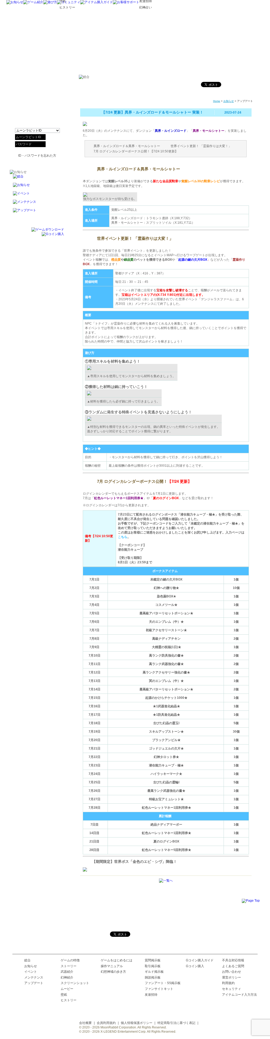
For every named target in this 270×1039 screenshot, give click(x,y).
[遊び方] (50, 2)
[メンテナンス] (37, 204)
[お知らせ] (14, 2)
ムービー (67, 989)
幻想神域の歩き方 (113, 972)
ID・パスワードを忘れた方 (37, 155)
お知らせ (228, 101)
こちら (122, 537)
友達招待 (151, 994)
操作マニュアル (112, 966)
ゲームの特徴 (70, 960)
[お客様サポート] (126, 2)
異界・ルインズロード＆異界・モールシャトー (127, 146)
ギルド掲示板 (154, 972)
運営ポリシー (231, 977)
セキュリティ (231, 989)
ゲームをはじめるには (116, 960)
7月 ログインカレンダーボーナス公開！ (122, 151)
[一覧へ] (166, 880)
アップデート (33, 983)
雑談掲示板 (153, 977)
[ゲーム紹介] (33, 2)
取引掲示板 (153, 966)
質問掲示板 (153, 960)
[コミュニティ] (68, 2)
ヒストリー (68, 1000)
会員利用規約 (106, 1023)
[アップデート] (37, 212)
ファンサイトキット (159, 989)
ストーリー (68, 966)
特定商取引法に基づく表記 (176, 1023)
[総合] (37, 178)
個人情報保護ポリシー (136, 1023)
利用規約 (228, 983)
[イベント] (37, 195)
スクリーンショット (75, 983)
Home (216, 101)
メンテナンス (33, 977)
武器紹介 (67, 972)
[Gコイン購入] (53, 234)
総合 (27, 960)
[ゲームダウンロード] (47, 229)
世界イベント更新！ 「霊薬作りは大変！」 (201, 146)
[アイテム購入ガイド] (96, 2)
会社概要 (85, 1023)
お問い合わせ (231, 972)
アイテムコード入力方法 (239, 994)
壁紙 (64, 994)
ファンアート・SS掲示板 (163, 983)
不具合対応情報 (233, 960)
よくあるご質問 (233, 966)
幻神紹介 (67, 977)
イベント (30, 972)
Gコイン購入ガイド (200, 960)
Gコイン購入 (195, 966)
